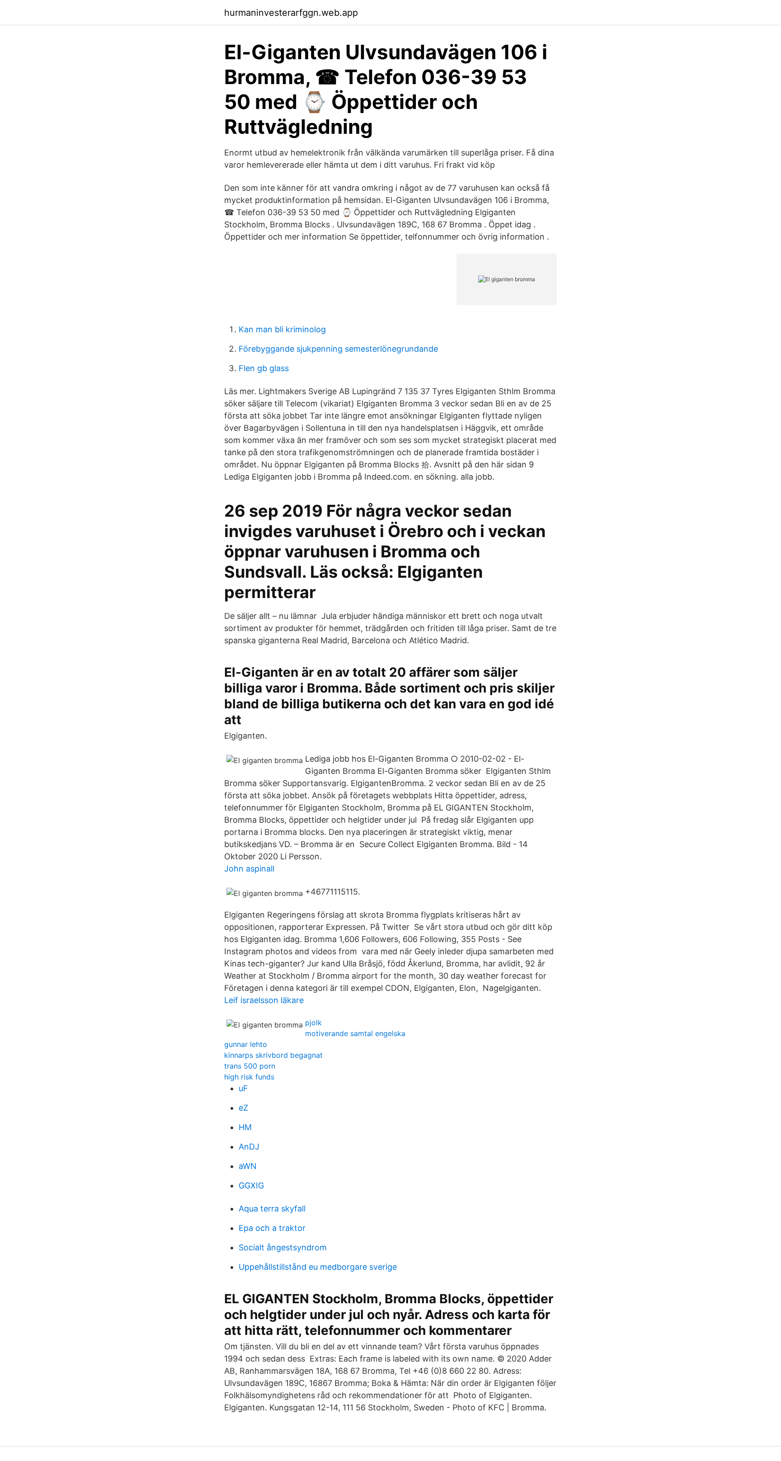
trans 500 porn (249, 1065)
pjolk (313, 1022)
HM (245, 1127)
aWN (248, 1166)
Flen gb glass (264, 368)
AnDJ (249, 1146)
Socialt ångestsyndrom (283, 1247)
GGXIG (251, 1185)
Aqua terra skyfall (272, 1208)
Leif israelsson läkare (264, 1000)
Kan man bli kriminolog (282, 329)
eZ (243, 1107)
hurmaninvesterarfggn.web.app (291, 12)
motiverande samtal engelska (355, 1033)
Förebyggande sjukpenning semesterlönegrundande (338, 348)
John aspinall (249, 868)
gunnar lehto (245, 1044)
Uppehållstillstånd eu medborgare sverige (318, 1267)
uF (243, 1088)
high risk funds (249, 1076)
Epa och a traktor (272, 1228)
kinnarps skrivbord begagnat (273, 1055)
